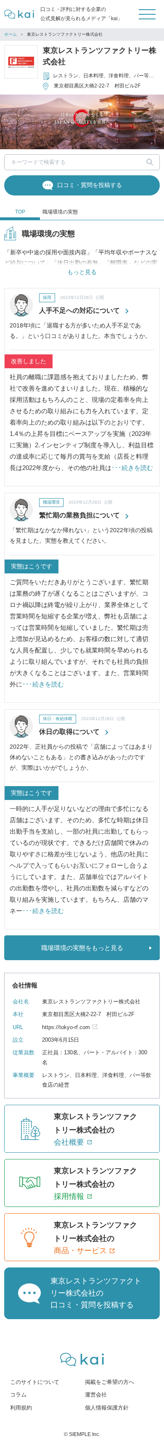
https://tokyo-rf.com (66, 1027)
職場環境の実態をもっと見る (82, 947)
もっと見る (82, 272)
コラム (18, 1394)
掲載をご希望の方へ (109, 1382)
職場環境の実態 (60, 212)
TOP (20, 212)
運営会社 (96, 1394)
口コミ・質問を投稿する (89, 185)
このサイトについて (34, 1382)
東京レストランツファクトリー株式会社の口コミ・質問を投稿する (95, 1293)
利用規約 (21, 1407)
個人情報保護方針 (107, 1407)
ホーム (10, 34)
